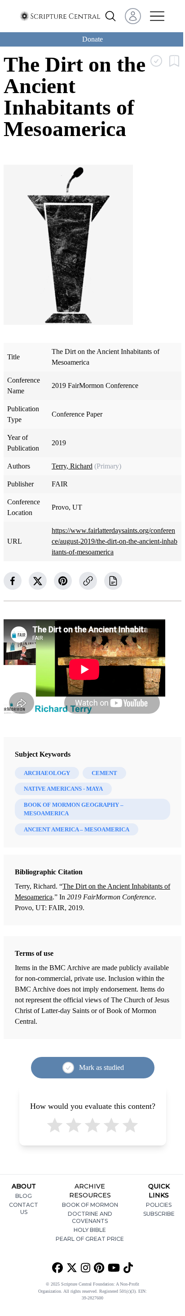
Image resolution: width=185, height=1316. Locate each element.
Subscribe (159, 1213)
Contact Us (23, 1208)
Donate (92, 39)
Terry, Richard (72, 466)
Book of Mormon (90, 1204)
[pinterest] (63, 581)
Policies (159, 1204)
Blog (23, 1195)
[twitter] (38, 581)
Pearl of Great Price (90, 1238)
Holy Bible (90, 1230)
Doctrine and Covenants (90, 1217)
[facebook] (13, 581)
